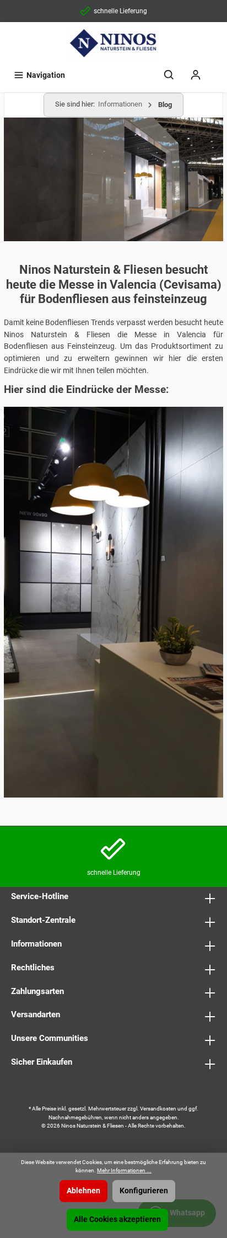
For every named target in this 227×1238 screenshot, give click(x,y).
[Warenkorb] (216, 70)
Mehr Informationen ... (124, 1170)
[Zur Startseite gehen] (113, 43)
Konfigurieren (144, 1191)
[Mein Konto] (195, 75)
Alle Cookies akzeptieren (117, 1219)
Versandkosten (158, 1108)
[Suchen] (169, 75)
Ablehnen (83, 1191)
